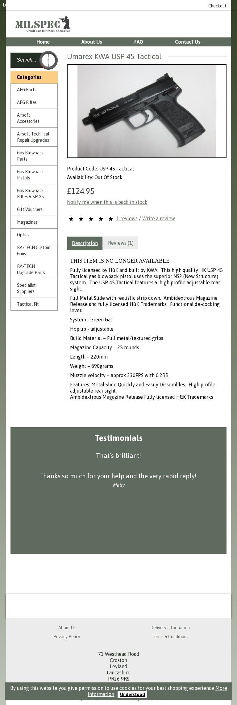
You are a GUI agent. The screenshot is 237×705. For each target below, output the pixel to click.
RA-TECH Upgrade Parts (31, 269)
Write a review (158, 218)
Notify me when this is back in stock (107, 202)
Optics (23, 234)
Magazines (27, 222)
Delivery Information (170, 627)
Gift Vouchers (30, 209)
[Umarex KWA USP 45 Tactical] (147, 111)
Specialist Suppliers (26, 288)
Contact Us (188, 42)
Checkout (217, 5)
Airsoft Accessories (28, 118)
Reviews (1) (121, 243)
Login (8, 4)
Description (85, 243)
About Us (91, 42)
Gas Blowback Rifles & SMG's (30, 193)
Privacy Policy (66, 636)
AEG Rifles (27, 102)
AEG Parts (26, 89)
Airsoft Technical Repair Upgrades (33, 137)
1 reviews (127, 218)
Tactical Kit (28, 304)
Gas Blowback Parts (30, 155)
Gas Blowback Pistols (30, 174)
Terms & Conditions (170, 636)
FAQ (138, 42)
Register (29, 4)
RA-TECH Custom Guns (33, 250)
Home (43, 42)
